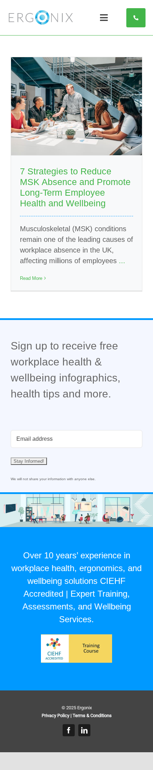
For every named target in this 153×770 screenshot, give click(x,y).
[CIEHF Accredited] (76, 638)
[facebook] (69, 730)
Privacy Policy (55, 715)
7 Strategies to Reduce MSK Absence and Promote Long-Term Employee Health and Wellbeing (75, 187)
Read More (31, 278)
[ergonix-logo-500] (40, 13)
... (122, 261)
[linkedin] (84, 730)
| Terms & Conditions (91, 715)
